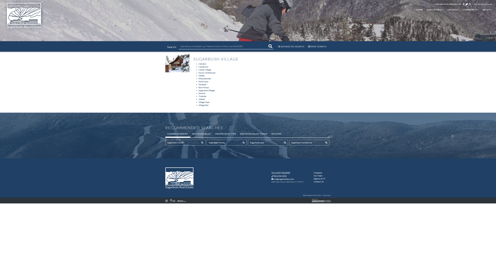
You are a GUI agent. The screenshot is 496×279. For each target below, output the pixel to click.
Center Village (205, 69)
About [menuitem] (487, 9)
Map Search (319, 46)
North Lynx (203, 81)
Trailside (202, 96)
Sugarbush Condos (175, 142)
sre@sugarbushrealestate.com (447, 4)
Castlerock (203, 66)
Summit (202, 93)
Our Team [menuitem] (318, 175)
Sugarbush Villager (207, 90)
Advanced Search (292, 46)
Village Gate (204, 102)
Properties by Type (225, 134)
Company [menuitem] (318, 172)
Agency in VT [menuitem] (320, 178)
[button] (270, 46)
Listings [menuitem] (453, 9)
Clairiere (202, 64)
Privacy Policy (327, 195)
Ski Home (276, 134)
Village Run (203, 105)
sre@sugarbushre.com (284, 179)
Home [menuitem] (419, 9)
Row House (204, 87)
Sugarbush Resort (177, 134)
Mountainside (205, 78)
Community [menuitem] (470, 9)
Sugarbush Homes (217, 142)
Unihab (202, 99)
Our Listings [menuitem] (434, 9)
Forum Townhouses (207, 72)
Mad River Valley (201, 134)
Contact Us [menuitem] (319, 181)
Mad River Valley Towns (253, 134)
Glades (202, 75)
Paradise (202, 84)
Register (479, 4)
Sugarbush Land (257, 142)
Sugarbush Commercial (301, 142)
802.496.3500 (280, 176)
